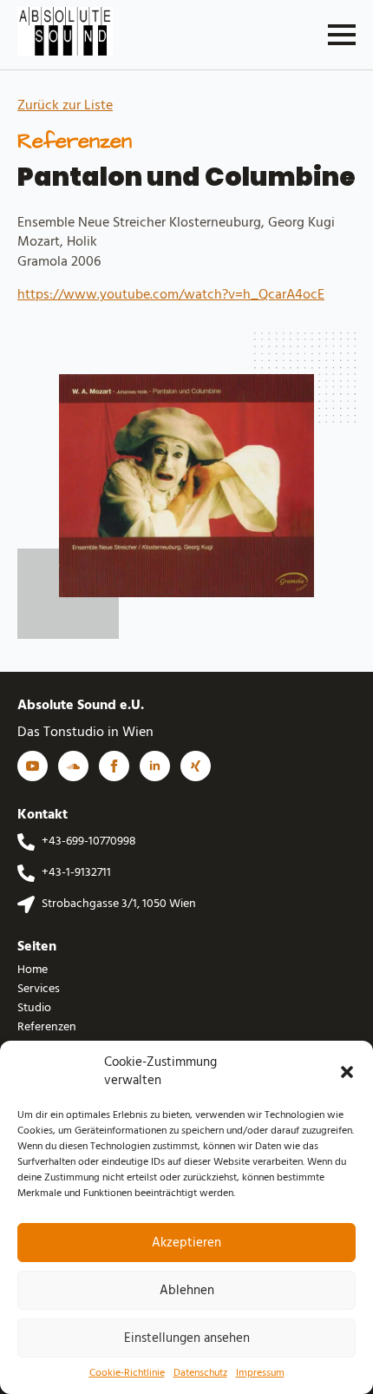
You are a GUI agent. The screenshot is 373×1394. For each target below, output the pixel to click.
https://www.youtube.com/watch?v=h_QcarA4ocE (170, 295)
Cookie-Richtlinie (127, 1373)
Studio (34, 1009)
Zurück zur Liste (65, 105)
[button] (347, 1072)
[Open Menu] (342, 35)
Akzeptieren (186, 1243)
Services (38, 989)
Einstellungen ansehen (187, 1338)
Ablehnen (187, 1290)
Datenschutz (200, 1373)
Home (32, 970)
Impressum (260, 1373)
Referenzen (46, 1028)
